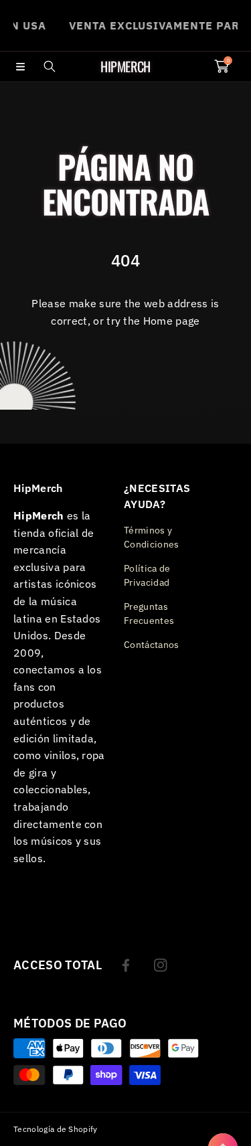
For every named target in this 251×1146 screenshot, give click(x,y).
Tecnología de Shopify (55, 1129)
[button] (20, 66)
